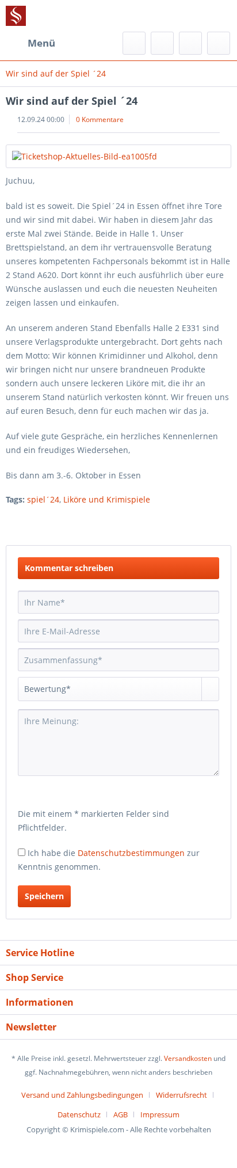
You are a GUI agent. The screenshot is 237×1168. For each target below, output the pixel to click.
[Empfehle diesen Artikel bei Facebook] (178, 522)
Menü (41, 43)
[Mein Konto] (190, 43)
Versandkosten (188, 1058)
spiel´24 (43, 499)
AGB (120, 1114)
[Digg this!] (222, 522)
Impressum (159, 1114)
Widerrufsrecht (181, 1095)
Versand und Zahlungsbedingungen (82, 1095)
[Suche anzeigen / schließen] (134, 43)
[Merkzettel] (162, 43)
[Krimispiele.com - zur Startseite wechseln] (16, 16)
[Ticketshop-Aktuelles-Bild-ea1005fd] (118, 156)
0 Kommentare (100, 119)
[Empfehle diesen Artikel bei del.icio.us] (201, 522)
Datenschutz (79, 1114)
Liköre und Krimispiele (106, 499)
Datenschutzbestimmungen (131, 852)
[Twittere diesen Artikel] (154, 522)
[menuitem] (30, 43)
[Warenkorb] (218, 43)
